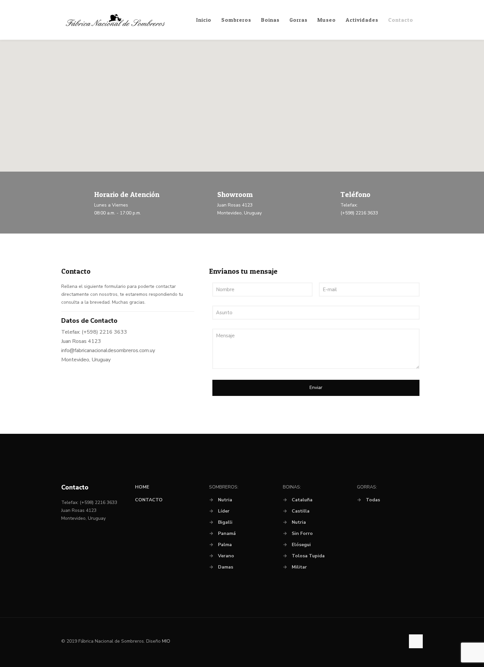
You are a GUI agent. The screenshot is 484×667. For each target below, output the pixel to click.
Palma (225, 545)
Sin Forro (302, 533)
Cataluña (302, 500)
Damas (225, 567)
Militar (299, 567)
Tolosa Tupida (308, 556)
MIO (166, 641)
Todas (373, 500)
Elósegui (301, 545)
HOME (142, 487)
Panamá (227, 533)
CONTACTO (149, 500)
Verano (226, 556)
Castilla (300, 511)
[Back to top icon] (416, 641)
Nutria (225, 500)
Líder (223, 511)
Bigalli (225, 522)
